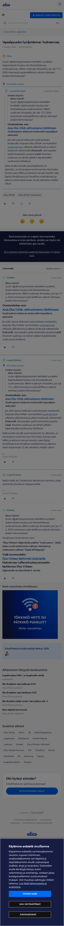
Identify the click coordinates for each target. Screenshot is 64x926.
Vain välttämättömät (29, 904)
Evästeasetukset (28, 914)
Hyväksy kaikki (30, 893)
